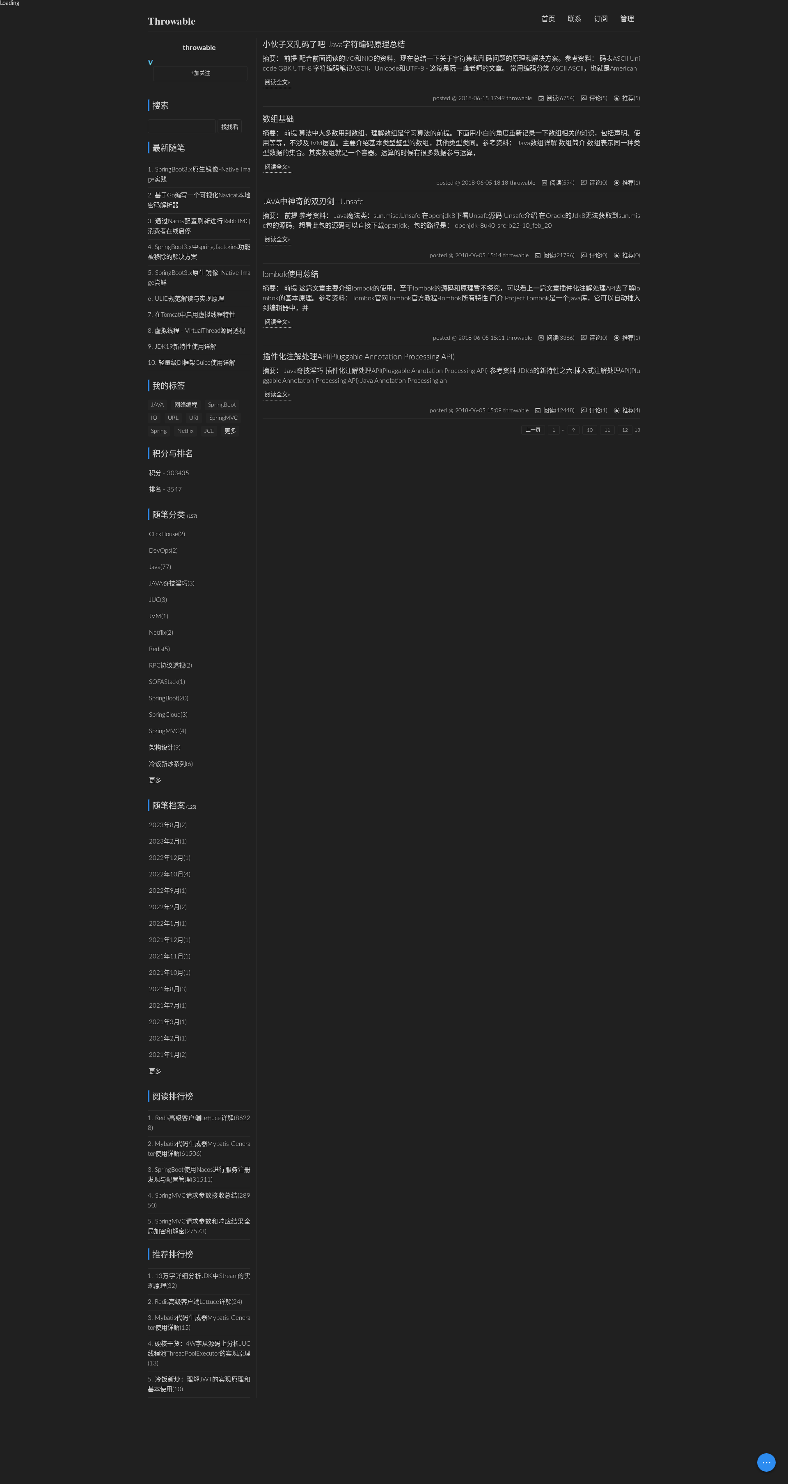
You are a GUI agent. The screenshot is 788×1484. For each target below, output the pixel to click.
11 (607, 430)
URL (173, 418)
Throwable (171, 20)
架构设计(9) (165, 748)
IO (154, 418)
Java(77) (160, 567)
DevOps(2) (163, 551)
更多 (230, 431)
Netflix (185, 431)
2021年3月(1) (168, 1022)
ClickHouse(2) (167, 534)
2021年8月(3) (168, 989)
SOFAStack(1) (167, 682)
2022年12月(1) (169, 858)
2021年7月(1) (168, 1006)
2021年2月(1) (168, 1039)
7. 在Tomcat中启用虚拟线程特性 (191, 315)
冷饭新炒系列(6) (171, 764)
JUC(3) (158, 600)
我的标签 (168, 386)
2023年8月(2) (168, 825)
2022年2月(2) (168, 907)
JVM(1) (158, 616)
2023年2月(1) (168, 842)
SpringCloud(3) (168, 715)
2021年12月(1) (169, 940)
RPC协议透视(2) (170, 666)
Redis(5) (159, 649)
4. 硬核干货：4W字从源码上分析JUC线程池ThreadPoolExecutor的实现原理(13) (199, 1354)
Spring (159, 431)
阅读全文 (276, 82)
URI (194, 418)
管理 (627, 19)
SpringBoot (222, 405)
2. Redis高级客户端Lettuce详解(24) (195, 1302)
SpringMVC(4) (167, 731)
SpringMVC (223, 418)
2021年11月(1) (169, 957)
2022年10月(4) (169, 874)
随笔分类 (168, 515)
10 (590, 430)
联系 (575, 19)
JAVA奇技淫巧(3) (172, 584)
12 (625, 430)
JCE (209, 431)
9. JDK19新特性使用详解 (182, 347)
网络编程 (185, 405)
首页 (548, 19)
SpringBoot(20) (168, 698)
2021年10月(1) (169, 973)
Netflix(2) (161, 633)
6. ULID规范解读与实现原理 (186, 299)
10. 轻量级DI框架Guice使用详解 (191, 363)
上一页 (533, 430)
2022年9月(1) (168, 891)
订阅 (601, 19)
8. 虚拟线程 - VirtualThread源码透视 (196, 331)
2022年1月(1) (168, 924)
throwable (199, 48)
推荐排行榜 (172, 1255)
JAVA (157, 405)
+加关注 (200, 73)
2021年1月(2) (168, 1055)
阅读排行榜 (172, 1097)
